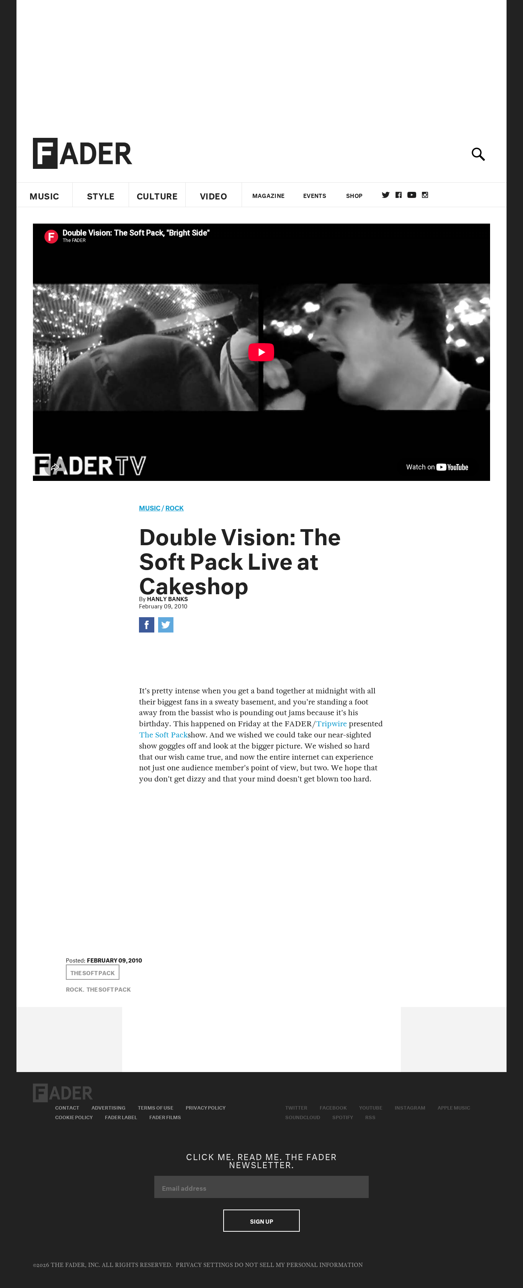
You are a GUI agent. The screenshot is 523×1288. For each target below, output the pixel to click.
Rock (174, 507)
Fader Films (165, 1116)
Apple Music (454, 1107)
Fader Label (121, 1116)
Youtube (370, 1107)
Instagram (410, 1107)
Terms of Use (155, 1107)
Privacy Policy (206, 1107)
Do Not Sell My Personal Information (298, 1265)
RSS (370, 1116)
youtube (411, 195)
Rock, (75, 989)
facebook (399, 195)
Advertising (109, 1107)
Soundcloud (302, 1116)
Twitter (386, 195)
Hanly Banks (167, 598)
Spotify (342, 1116)
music (149, 507)
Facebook (333, 1107)
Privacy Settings (204, 1265)
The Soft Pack (163, 735)
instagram (425, 195)
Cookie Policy (74, 1116)
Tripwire (331, 723)
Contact (67, 1107)
